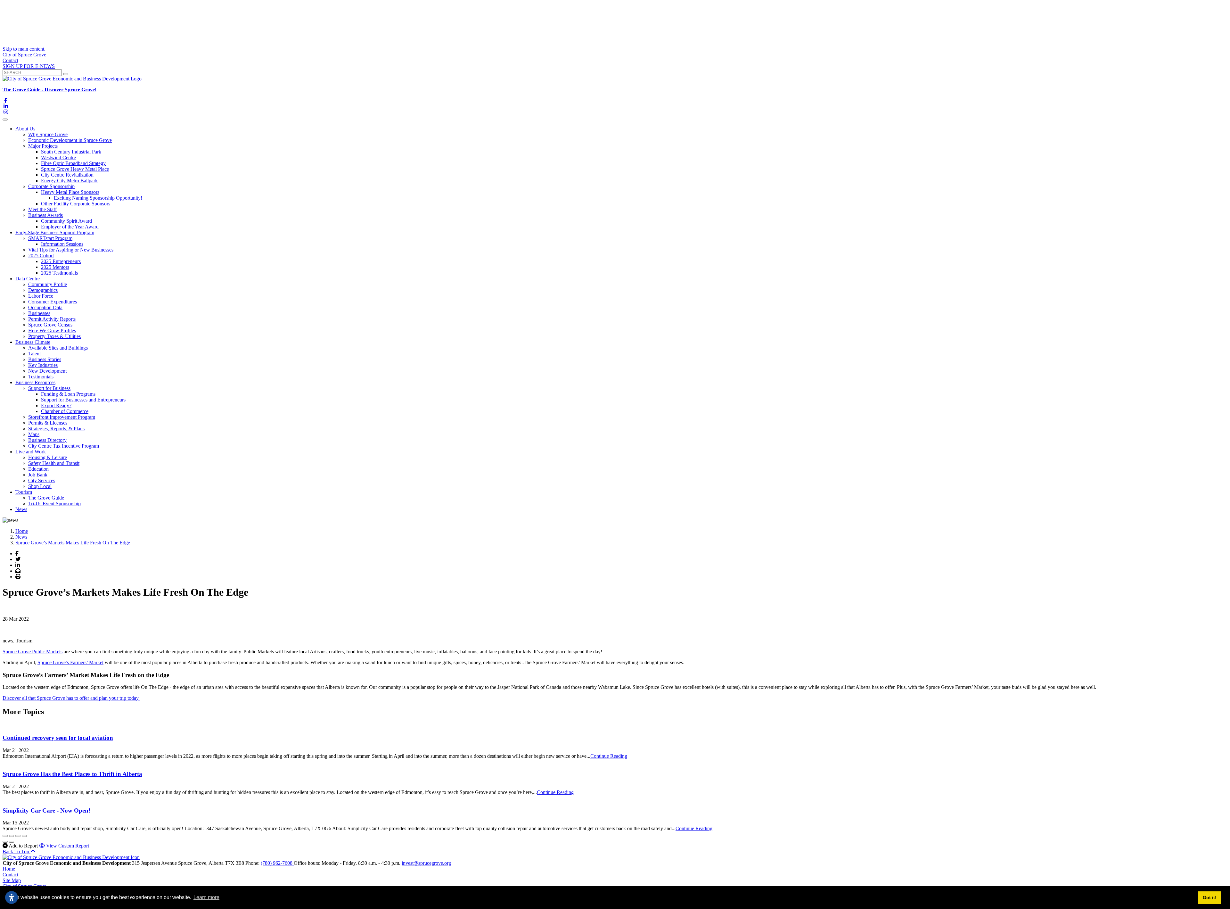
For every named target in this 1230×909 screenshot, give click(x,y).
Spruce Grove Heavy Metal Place (75, 169)
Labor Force (40, 296)
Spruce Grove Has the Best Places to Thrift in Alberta (72, 774)
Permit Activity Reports (52, 319)
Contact (10, 60)
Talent (34, 353)
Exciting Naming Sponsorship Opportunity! (98, 198)
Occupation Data (45, 307)
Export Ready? (56, 405)
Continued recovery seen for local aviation (58, 737)
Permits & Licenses (47, 423)
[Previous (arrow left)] (5, 842)
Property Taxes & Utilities (54, 336)
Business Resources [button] (35, 382)
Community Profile (47, 284)
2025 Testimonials (59, 273)
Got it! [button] (1210, 897)
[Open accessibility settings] (11, 897)
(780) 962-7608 (277, 863)
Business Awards (45, 215)
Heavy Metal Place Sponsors (70, 192)
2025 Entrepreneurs (61, 261)
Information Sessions (62, 244)
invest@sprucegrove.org (426, 863)
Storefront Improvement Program (61, 417)
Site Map (12, 880)
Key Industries (43, 365)
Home (9, 869)
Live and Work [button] (30, 451)
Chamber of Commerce (64, 411)
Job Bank (37, 474)
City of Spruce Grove (24, 54)
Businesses (39, 313)
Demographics (43, 290)
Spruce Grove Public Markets (32, 651)
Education (38, 469)
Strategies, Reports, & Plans (56, 428)
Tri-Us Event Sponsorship (54, 503)
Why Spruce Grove (48, 134)
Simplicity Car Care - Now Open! (46, 810)
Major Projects (43, 146)
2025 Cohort (41, 255)
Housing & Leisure (47, 457)
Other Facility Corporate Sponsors (75, 203)
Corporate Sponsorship (51, 186)
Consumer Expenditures (52, 301)
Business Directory (47, 440)
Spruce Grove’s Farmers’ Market (70, 662)
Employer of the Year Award (70, 226)
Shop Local (40, 486)
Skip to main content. (25, 49)
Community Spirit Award (66, 221)
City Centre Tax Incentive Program (63, 446)
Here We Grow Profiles (52, 330)
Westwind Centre (58, 157)
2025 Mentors (55, 267)
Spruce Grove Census (50, 324)
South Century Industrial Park (71, 151)
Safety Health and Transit (53, 463)
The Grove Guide (46, 497)
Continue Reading (608, 756)
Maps (33, 434)
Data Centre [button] (27, 278)
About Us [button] (25, 128)
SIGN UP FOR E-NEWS (29, 66)
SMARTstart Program (50, 238)
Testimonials (40, 376)
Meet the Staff (42, 209)
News (21, 509)
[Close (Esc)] (5, 836)
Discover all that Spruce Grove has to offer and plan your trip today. (71, 698)
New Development (47, 371)
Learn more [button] (206, 897)
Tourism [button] (23, 492)
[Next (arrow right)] (11, 842)
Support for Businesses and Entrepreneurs (83, 399)
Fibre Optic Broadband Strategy (73, 163)
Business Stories (44, 359)
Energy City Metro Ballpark (69, 180)
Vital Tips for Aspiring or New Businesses (70, 249)
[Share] (11, 836)
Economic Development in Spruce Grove (70, 140)
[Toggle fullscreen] (17, 836)
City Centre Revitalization (67, 175)
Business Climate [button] (32, 342)
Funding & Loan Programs (68, 394)
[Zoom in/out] (24, 836)
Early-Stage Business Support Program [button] (54, 232)
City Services (41, 480)
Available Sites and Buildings (58, 348)
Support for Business (49, 388)
